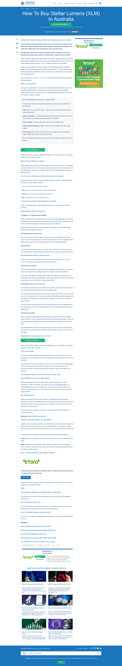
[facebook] (90, 648)
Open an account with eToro (36, 110)
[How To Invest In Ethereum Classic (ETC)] (34, 624)
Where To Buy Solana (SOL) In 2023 (32, 584)
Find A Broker (91, 3)
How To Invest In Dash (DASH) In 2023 (59, 608)
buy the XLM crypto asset (38, 78)
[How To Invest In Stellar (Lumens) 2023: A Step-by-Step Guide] (60, 624)
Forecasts (78, 3)
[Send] (97, 653)
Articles (27, 8)
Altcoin (39, 545)
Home (54, 3)
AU (53, 545)
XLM (58, 545)
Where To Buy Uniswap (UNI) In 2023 (59, 584)
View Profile (40, 559)
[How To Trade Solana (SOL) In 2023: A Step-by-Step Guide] (34, 600)
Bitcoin (66, 259)
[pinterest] (92, 648)
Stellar (47, 545)
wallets (60, 389)
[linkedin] (100, 648)
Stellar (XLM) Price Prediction (37, 416)
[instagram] (95, 648)
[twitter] (98, 648)
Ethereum (23, 262)
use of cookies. (93, 658)
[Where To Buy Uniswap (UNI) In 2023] (60, 576)
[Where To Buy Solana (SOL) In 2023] (34, 576)
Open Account (38, 556)
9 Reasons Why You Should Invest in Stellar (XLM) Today (38, 530)
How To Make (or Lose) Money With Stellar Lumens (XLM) (38, 538)
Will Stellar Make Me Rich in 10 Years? (39, 336)
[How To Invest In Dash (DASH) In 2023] (60, 600)
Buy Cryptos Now (59, 24)
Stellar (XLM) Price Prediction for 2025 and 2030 (36, 526)
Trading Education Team (50, 31)
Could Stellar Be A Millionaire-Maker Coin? (34, 534)
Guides (84, 3)
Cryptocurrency (35, 8)
